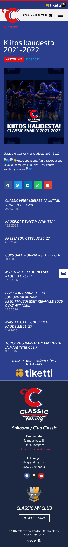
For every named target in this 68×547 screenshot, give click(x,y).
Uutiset (14, 26)
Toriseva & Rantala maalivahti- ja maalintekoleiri (33, 345)
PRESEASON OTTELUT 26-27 (27, 238)
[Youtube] (41, 476)
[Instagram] (34, 476)
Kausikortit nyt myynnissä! (30, 221)
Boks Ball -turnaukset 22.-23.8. (33, 255)
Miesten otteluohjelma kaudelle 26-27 (26, 274)
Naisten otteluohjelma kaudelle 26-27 (26, 324)
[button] (14, 59)
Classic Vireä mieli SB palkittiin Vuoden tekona (33, 202)
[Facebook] (27, 476)
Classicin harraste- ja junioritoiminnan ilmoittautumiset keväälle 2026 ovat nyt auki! (34, 299)
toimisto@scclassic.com (34, 449)
